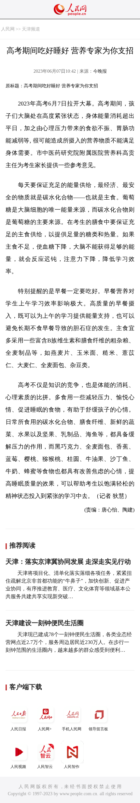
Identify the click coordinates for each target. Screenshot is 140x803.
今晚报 (100, 71)
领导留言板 (98, 729)
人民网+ (45, 729)
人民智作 (71, 766)
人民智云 (45, 766)
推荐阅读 (22, 545)
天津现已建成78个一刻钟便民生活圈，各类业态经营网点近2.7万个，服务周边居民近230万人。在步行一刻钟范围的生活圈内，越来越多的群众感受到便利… (69, 642)
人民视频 (18, 766)
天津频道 (31, 29)
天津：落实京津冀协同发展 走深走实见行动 (68, 561)
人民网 (8, 29)
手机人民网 (71, 729)
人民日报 (18, 729)
